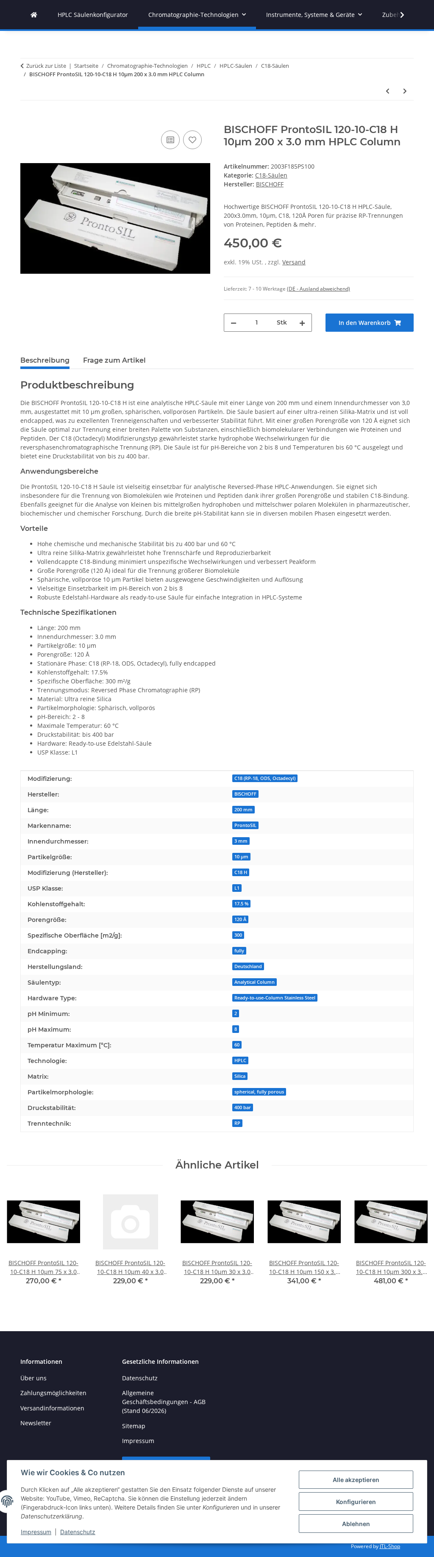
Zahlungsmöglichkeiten (53, 1393)
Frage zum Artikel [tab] (114, 360)
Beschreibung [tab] (45, 360)
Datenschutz (77, 1531)
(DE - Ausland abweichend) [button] (318, 288)
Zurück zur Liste (46, 65)
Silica (239, 1076)
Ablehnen (356, 1523)
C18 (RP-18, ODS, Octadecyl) (264, 778)
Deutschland (248, 966)
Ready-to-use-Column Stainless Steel (274, 998)
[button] (397, 15)
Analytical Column (254, 982)
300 (238, 935)
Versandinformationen (52, 1408)
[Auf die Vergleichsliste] (170, 139)
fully (239, 951)
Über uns (33, 1378)
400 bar (242, 1107)
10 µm (241, 857)
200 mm (243, 810)
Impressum (36, 1531)
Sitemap (133, 1426)
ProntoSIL (245, 825)
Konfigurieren (356, 1501)
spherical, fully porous (259, 1092)
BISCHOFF (245, 794)
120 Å (240, 919)
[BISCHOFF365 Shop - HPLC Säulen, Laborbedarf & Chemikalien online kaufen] (33, 14)
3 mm (241, 841)
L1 (236, 888)
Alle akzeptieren (356, 1479)
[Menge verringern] (233, 322)
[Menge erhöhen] (302, 322)
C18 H (240, 872)
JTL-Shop (390, 1546)
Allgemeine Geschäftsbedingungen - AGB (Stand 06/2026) (164, 1402)
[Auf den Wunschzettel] (192, 139)
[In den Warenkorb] (27, 119)
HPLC (240, 1060)
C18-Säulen (271, 175)
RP (237, 1123)
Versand (294, 262)
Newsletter (35, 1423)
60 (236, 1045)
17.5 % (241, 904)
